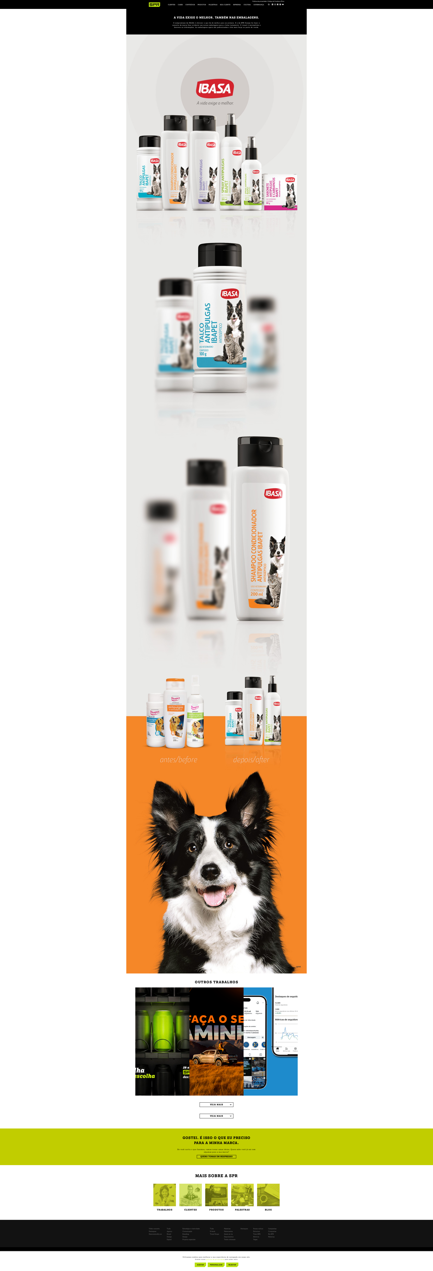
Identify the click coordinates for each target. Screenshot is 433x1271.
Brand (169, 1234)
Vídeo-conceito (154, 1229)
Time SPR (256, 1234)
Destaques (152, 1231)
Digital (169, 1239)
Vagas (255, 1239)
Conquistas (272, 1231)
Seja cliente (225, 5)
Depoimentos (229, 1237)
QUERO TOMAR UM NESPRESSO (216, 1156)
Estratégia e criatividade (191, 1229)
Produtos (202, 5)
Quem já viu (228, 1234)
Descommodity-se (155, 1234)
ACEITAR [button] (200, 1265)
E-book (212, 1231)
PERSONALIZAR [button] (216, 1265)
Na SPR (271, 1234)
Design (169, 1237)
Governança (258, 5)
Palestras (213, 5)
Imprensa (237, 5)
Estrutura (256, 1231)
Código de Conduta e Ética (276, 1)
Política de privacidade (259, 1)
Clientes (171, 5)
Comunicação (187, 1231)
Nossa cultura (258, 1229)
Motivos (256, 1237)
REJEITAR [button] (232, 1265)
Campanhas (272, 1229)
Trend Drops (214, 1234)
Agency (169, 1231)
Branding (185, 1234)
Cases (180, 5)
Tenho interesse (229, 1239)
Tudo (169, 1229)
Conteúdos (190, 5)
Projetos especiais (188, 1239)
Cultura (247, 5)
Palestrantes (228, 1231)
